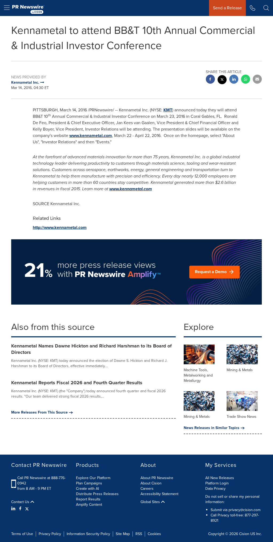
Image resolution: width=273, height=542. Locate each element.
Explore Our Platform (93, 478)
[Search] (266, 8)
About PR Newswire (156, 478)
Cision (244, 534)
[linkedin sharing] (233, 80)
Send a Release (227, 8)
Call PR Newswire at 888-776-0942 (41, 480)
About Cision (151, 483)
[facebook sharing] (210, 80)
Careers (147, 488)
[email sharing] (257, 80)
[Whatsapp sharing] (245, 80)
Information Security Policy (88, 534)
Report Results (88, 499)
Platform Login (217, 483)
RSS (138, 534)
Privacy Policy (50, 534)
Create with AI (87, 488)
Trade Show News (241, 416)
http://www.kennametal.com (60, 227)
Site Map (123, 534)
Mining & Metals (240, 370)
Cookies (154, 534)
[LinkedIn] (14, 508)
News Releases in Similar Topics (211, 428)
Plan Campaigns (89, 483)
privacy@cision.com (244, 510)
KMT (167, 110)
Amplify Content (89, 504)
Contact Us (20, 502)
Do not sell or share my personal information (232, 499)
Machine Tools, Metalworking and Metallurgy (198, 375)
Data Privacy (215, 488)
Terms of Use (22, 534)
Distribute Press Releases (97, 494)
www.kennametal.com (90, 135)
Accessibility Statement (159, 494)
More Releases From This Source (39, 412)
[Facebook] (20, 508)
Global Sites (150, 502)
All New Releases (219, 478)
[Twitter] (27, 508)
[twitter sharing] (222, 80)
